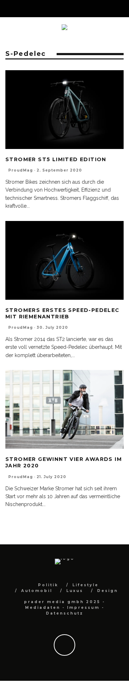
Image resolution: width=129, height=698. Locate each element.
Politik (48, 585)
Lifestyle (85, 585)
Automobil (36, 590)
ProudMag (20, 170)
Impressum (83, 607)
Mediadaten (42, 607)
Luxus (74, 590)
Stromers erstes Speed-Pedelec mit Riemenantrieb (62, 313)
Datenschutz (64, 613)
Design (107, 590)
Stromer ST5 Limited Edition (55, 159)
